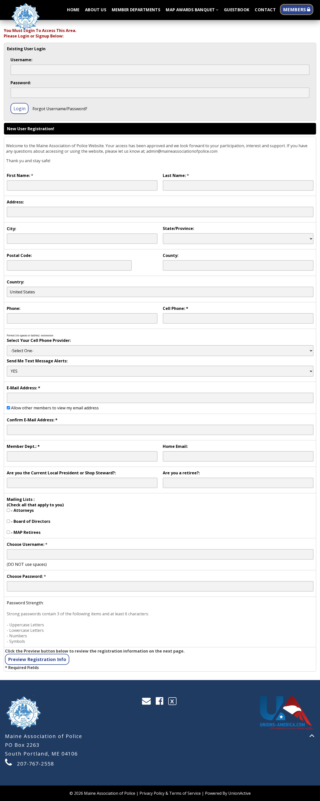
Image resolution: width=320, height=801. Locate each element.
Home (73, 9)
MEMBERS (295, 9)
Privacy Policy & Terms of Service (170, 793)
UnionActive (239, 793)
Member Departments (136, 9)
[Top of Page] (312, 736)
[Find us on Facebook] (161, 702)
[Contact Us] (148, 702)
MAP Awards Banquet (190, 9)
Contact (265, 9)
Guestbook (237, 9)
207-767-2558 (35, 763)
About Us (95, 9)
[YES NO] (160, 371)
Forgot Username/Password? (59, 108)
